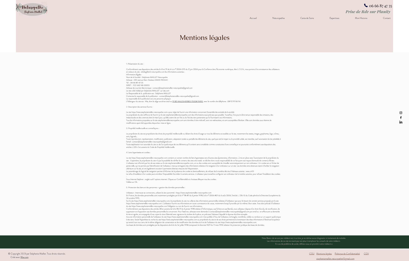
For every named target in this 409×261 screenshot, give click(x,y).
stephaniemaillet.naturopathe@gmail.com (335, 258)
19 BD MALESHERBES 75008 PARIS (187, 101)
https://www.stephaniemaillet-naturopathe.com (149, 112)
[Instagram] (401, 113)
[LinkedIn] (401, 122)
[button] (273, 18)
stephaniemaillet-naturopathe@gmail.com (183, 96)
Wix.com (24, 257)
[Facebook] (401, 117)
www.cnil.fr (250, 171)
